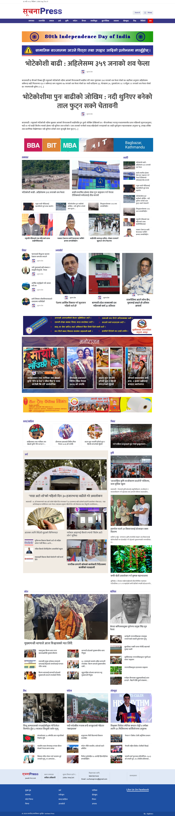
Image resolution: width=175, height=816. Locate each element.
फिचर (113, 421)
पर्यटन (75, 20)
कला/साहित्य (28, 421)
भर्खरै (125, 158)
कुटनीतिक (105, 20)
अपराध (94, 803)
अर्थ (59, 20)
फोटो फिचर (29, 799)
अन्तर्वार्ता (58, 250)
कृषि (66, 20)
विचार (84, 20)
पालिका (113, 592)
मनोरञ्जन (61, 794)
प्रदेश (26, 592)
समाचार (31, 20)
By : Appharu (148, 813)
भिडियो (142, 20)
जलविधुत (93, 20)
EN (150, 20)
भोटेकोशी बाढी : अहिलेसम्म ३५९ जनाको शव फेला (87, 63)
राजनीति (42, 20)
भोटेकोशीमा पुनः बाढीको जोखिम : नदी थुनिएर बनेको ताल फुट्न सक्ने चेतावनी (87, 102)
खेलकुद (126, 20)
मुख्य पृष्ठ (28, 790)
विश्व (134, 20)
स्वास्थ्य (116, 20)
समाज (51, 20)
